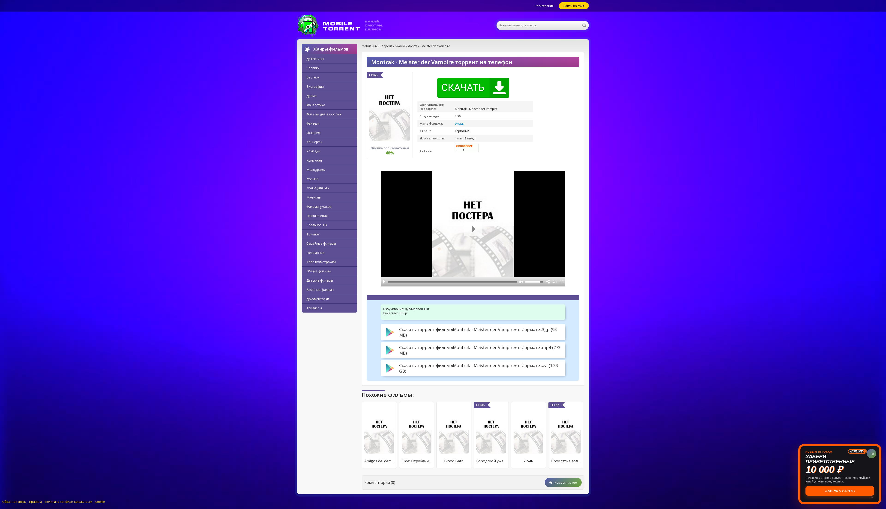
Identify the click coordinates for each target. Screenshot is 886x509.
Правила (35, 502)
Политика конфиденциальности (68, 502)
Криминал (314, 160)
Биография (315, 86)
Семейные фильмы (321, 243)
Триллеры (314, 308)
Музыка (312, 179)
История (313, 132)
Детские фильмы (319, 280)
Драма (311, 95)
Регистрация (544, 6)
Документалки (317, 299)
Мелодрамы (315, 169)
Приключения (317, 216)
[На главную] (343, 25)
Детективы (315, 59)
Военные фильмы (320, 289)
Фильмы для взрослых (323, 114)
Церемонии (315, 252)
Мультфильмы (317, 188)
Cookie (100, 502)
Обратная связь (14, 502)
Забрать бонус (840, 491)
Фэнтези (313, 123)
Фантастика (315, 105)
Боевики (313, 68)
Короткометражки (321, 262)
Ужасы (459, 123)
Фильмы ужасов (319, 206)
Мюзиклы (313, 197)
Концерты (314, 142)
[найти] (584, 25)
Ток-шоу (313, 234)
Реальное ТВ (316, 225)
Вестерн (313, 77)
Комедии (313, 151)
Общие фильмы (318, 271)
